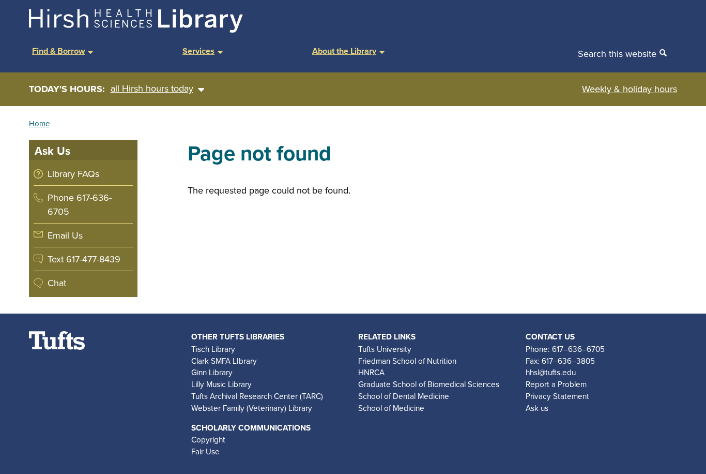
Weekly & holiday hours (629, 88)
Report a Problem (556, 384)
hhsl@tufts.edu (551, 372)
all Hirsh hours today (152, 88)
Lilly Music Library (221, 384)
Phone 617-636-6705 (80, 204)
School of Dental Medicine (403, 396)
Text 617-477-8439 (84, 259)
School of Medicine (391, 407)
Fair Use (205, 451)
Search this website (617, 53)
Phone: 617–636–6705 (565, 348)
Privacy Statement (557, 396)
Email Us (65, 235)
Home (39, 123)
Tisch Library (213, 348)
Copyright (208, 439)
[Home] (136, 29)
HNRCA (371, 372)
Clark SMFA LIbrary (224, 360)
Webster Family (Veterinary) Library (251, 407)
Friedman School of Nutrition (407, 360)
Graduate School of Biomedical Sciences (428, 384)
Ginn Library (212, 372)
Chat (57, 282)
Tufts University (384, 348)
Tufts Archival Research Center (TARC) (257, 396)
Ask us (537, 407)
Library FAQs (73, 173)
